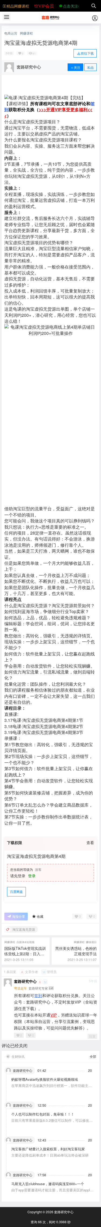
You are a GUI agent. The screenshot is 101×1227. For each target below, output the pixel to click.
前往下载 (87, 53)
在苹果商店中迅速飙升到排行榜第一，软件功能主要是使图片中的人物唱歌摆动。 (51, 1088)
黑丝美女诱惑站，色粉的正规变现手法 (76, 951)
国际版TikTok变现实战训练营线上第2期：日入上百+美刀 (25, 953)
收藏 (40, 916)
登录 (32, 875)
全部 (93, 1056)
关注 (77, 67)
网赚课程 (26, 33)
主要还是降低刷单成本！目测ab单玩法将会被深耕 (50, 1155)
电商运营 (10, 33)
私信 (90, 67)
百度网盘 (16, 891)
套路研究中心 (25, 981)
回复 (92, 1036)
